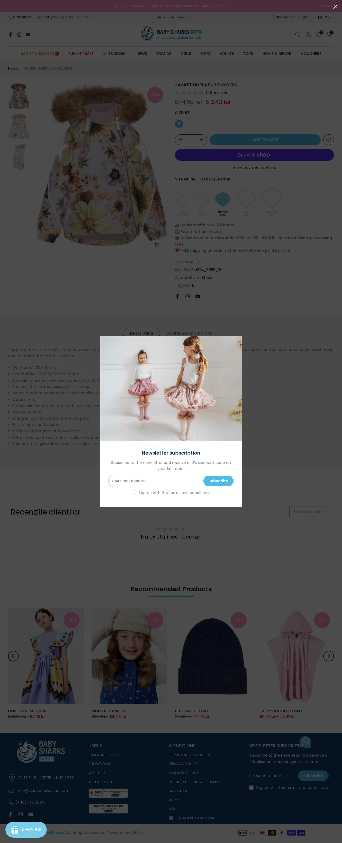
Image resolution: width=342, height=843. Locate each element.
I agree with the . (174, 492)
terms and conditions (189, 492)
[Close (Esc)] (335, 6)
